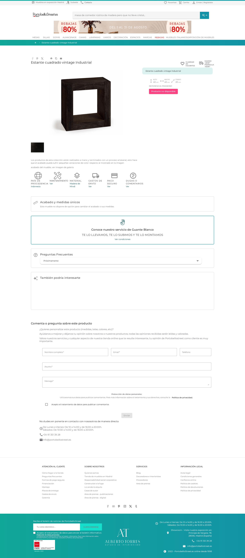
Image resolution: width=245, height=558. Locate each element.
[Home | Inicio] (35, 42)
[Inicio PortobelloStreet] (44, 16)
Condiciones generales (190, 476)
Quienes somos (92, 473)
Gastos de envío (49, 494)
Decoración (121, 37)
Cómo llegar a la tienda (53, 473)
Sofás (56, 37)
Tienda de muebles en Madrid (98, 476)
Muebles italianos (176, 37)
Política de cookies (189, 483)
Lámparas (94, 37)
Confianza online (188, 480)
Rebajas (159, 37)
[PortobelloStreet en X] (131, 506)
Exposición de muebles (201, 37)
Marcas (147, 37)
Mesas (36, 37)
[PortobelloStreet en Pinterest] (119, 506)
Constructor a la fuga (94, 483)
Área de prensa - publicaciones (99, 494)
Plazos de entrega (50, 491)
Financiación (48, 483)
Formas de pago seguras (53, 480)
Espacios (135, 37)
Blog (138, 473)
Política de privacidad (190, 491)
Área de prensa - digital (95, 498)
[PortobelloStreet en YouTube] (114, 506)
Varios (107, 37)
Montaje (46, 487)
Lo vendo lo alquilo (93, 487)
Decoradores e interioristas (148, 476)
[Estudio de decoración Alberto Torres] (122, 545)
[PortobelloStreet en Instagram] (125, 506)
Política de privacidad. (75, 538)
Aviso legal (185, 473)
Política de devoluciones (191, 487)
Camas (82, 37)
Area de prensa (143, 483)
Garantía (46, 498)
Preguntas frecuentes (52, 476)
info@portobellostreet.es (57, 439)
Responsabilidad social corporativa (101, 480)
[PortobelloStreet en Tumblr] (137, 506)
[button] (121, 260)
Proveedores (142, 480)
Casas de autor (91, 491)
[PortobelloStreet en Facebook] (108, 506)
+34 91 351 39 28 (51, 434)
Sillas (46, 37)
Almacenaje (69, 37)
